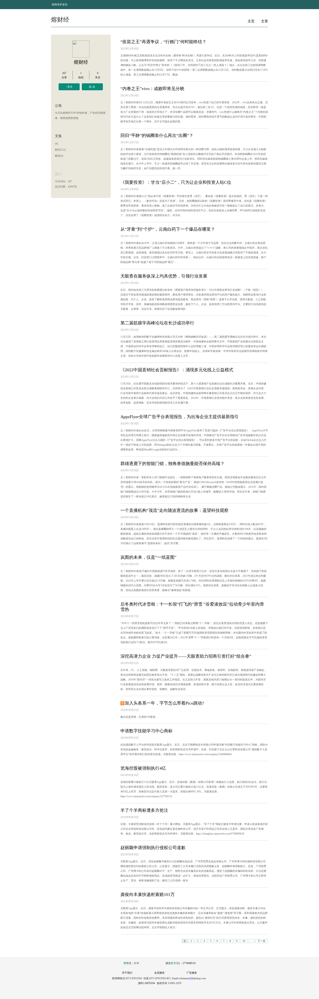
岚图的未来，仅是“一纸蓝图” (148, 557)
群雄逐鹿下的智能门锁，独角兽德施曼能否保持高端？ (172, 463)
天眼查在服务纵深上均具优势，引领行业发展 (163, 276)
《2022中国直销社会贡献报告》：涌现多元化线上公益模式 (176, 369)
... (251, 941)
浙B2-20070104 (146, 983)
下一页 (261, 941)
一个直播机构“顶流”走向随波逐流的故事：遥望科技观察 (174, 510)
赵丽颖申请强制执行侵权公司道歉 (153, 847)
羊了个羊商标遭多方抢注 (144, 810)
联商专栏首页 (59, 4)
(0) (56, 143)
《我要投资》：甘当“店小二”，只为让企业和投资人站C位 (175, 182)
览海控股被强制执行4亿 (143, 768)
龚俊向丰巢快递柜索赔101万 (147, 894)
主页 (251, 21)
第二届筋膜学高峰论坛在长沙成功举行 (157, 322)
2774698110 (189, 963)
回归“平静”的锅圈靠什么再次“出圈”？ (156, 135)
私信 (92, 86)
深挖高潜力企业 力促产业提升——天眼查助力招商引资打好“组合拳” (185, 656)
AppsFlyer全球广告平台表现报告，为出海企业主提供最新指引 (179, 416)
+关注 (69, 86)
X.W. (136, 963)
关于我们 (127, 972)
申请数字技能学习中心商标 (146, 730)
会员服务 (159, 972)
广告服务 (192, 972)
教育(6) (59, 155)
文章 (264, 21)
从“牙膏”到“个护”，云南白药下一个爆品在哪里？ (167, 229)
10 (244, 941)
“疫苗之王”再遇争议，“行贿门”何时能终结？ (163, 41)
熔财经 (81, 62)
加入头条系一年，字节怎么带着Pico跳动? (164, 703)
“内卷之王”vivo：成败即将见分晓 (152, 88)
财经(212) (60, 149)
